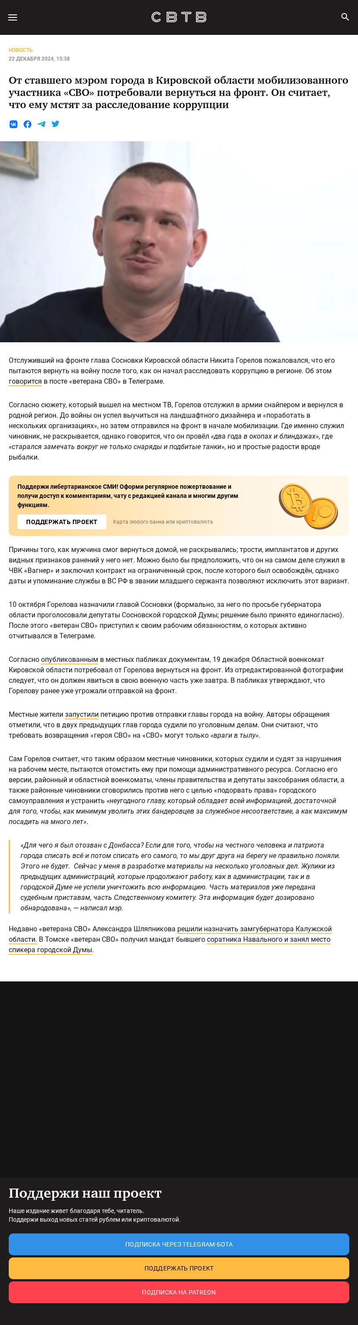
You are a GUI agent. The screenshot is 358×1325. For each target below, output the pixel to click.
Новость (21, 50)
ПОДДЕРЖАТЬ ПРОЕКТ (62, 521)
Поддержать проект (179, 1268)
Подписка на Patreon (179, 1292)
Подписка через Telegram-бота (179, 1244)
